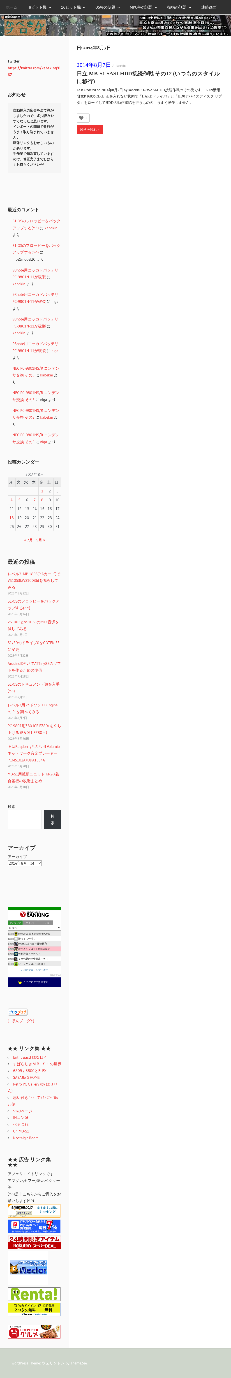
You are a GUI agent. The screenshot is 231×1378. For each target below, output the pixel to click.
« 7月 (28, 540)
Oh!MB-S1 (21, 1131)
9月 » (40, 540)
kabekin (121, 65)
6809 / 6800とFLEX (29, 1070)
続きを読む (88, 129)
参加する (55, 975)
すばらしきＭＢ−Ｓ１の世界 (37, 1063)
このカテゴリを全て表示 (34, 969)
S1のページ (22, 1111)
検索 (11, 806)
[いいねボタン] (81, 118)
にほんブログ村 (21, 1020)
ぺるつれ (20, 1124)
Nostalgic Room (26, 1137)
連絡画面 (209, 7)
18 (11, 517)
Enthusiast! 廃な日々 (30, 1057)
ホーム (11, 7)
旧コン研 (20, 1117)
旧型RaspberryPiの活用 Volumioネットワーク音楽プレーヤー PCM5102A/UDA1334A (34, 753)
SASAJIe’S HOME (26, 1077)
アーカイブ (17, 856)
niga (54, 350)
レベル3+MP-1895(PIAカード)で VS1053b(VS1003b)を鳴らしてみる (34, 580)
